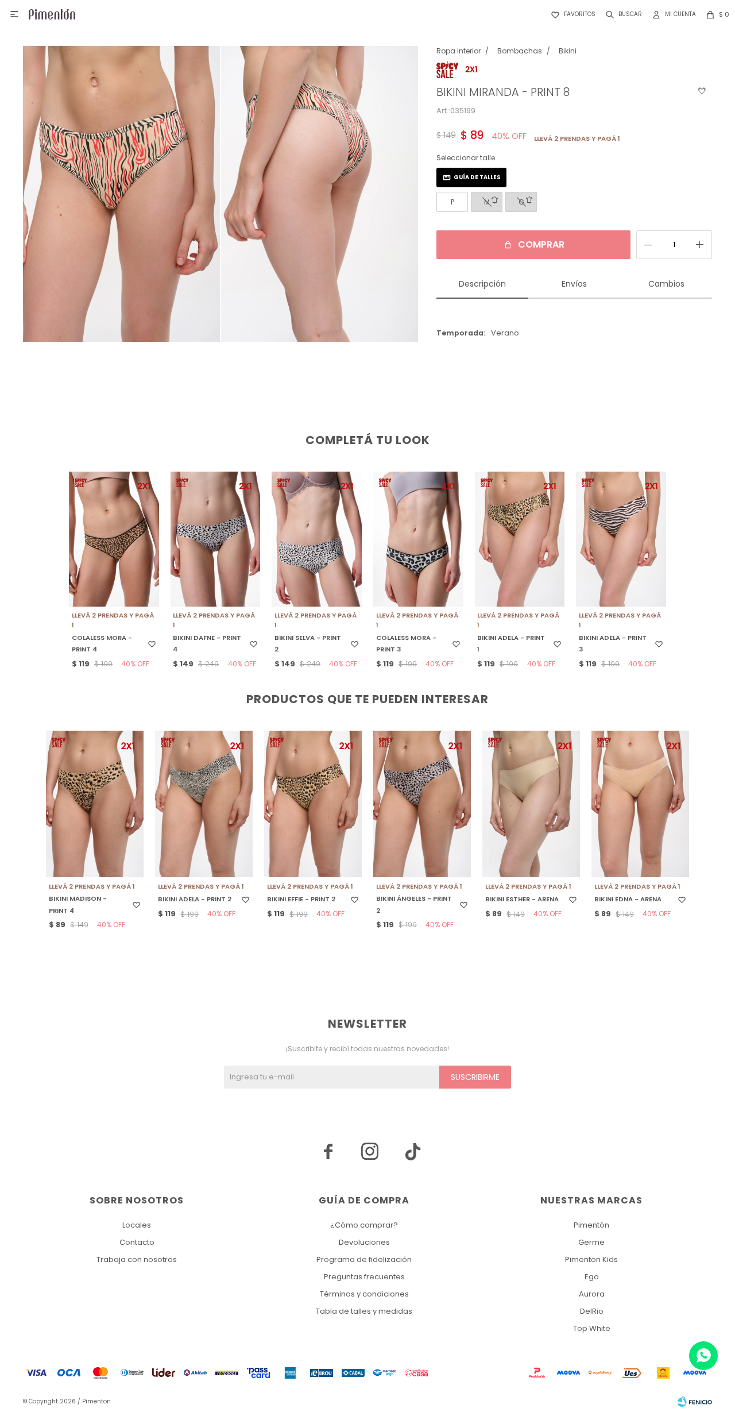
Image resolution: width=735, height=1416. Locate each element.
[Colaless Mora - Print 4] (114, 539)
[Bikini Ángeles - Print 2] (422, 804)
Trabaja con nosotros (136, 1259)
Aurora (592, 1293)
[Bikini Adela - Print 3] (621, 539)
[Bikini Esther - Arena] (531, 804)
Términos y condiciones (364, 1293)
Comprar (541, 244)
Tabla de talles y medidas (364, 1311)
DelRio (592, 1311)
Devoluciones (364, 1242)
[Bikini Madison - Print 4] (95, 804)
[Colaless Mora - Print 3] (418, 539)
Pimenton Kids (591, 1259)
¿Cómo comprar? (364, 1225)
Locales (136, 1225)
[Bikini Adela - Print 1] (520, 539)
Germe (591, 1242)
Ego (592, 1276)
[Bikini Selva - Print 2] (317, 539)
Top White (591, 1328)
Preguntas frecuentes (364, 1276)
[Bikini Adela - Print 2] (204, 804)
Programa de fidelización (364, 1259)
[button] (621, 14)
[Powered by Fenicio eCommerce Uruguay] (695, 1401)
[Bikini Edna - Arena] (640, 804)
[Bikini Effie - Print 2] (313, 804)
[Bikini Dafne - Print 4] (216, 539)
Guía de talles (477, 177)
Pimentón (591, 1225)
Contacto (136, 1242)
